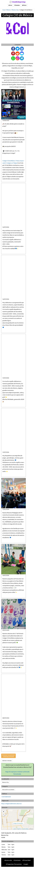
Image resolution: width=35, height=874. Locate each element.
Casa (11, 5)
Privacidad (27, 860)
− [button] (3, 814)
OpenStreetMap (25, 828)
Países (24, 5)
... (24, 87)
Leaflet (14, 828)
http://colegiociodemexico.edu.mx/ (11, 803)
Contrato (17, 860)
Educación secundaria (8, 789)
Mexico (8, 10)
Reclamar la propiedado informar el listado (8, 755)
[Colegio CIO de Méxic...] (18, 820)
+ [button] (3, 812)
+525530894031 (6, 797)
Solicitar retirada (6, 760)
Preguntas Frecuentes (14, 864)
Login (26, 864)
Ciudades (17, 5)
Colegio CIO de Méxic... (18, 823)
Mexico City (15, 10)
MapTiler (19, 828)
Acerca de (8, 860)
